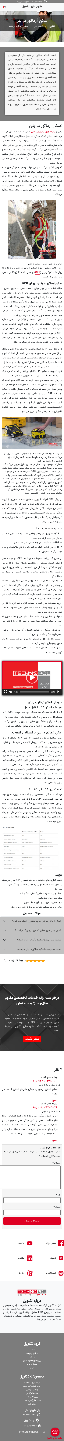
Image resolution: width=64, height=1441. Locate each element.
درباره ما (32, 1350)
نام (58, 1195)
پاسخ (54, 1100)
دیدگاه (57, 1163)
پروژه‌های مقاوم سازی (32, 1360)
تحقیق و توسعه (32, 1353)
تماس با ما (32, 1368)
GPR (37, 272)
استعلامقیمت (55, 1432)
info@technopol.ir (29, 1432)
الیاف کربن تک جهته (32, 1382)
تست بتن (38, 26)
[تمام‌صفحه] (5, 691)
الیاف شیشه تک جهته (32, 1386)
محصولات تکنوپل (32, 1377)
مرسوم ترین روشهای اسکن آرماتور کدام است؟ (39, 940)
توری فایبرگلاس (32, 1397)
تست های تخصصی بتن (43, 132)
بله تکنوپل (29, 1421)
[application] (32, 678)
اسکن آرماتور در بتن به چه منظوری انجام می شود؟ (36, 921)
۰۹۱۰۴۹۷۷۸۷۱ (37, 2)
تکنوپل (52, 26)
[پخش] (58, 691)
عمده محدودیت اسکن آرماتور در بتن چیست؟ (39, 949)
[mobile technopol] (4, 6)
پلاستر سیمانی (32, 1390)
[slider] (34, 692)
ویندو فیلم (32, 1404)
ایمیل (57, 1207)
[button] (32, 678)
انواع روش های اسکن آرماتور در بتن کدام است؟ (38, 931)
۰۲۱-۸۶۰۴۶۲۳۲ (22, 2)
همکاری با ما (32, 1364)
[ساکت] (10, 691)
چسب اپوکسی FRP (32, 1400)
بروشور (32, 1357)
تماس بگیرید (32, 1039)
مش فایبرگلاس (32, 1393)
